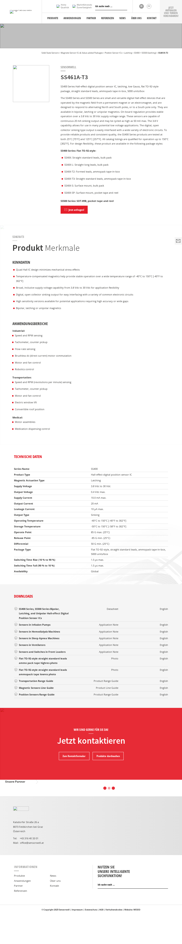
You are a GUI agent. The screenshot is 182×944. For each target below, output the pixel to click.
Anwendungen (22, 880)
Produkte (19, 875)
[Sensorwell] (21, 12)
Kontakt (54, 885)
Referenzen (20, 890)
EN (149, 6)
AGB (101, 909)
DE (141, 6)
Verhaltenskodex (113, 909)
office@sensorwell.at (32, 842)
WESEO (136, 909)
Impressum (77, 909)
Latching (128, 53)
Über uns (55, 880)
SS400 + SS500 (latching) (145, 53)
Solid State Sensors (50, 53)
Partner (18, 885)
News (53, 875)
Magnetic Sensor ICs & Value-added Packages (82, 53)
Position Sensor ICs (113, 53)
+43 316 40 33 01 (29, 838)
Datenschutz (91, 909)
